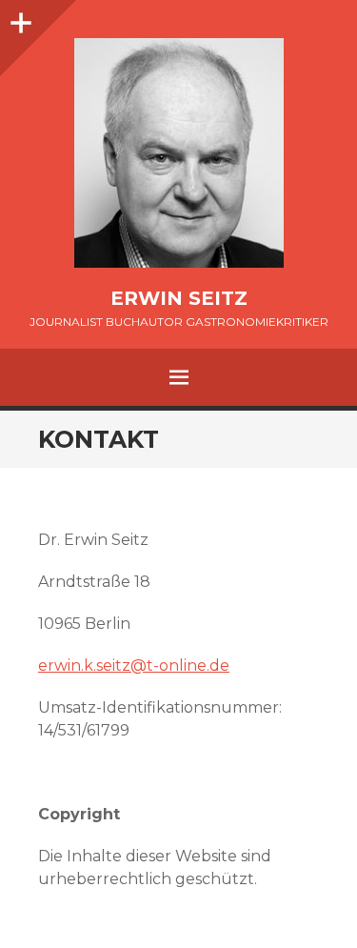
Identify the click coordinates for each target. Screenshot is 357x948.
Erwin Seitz (179, 298)
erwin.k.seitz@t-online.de (133, 665)
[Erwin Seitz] (178, 153)
